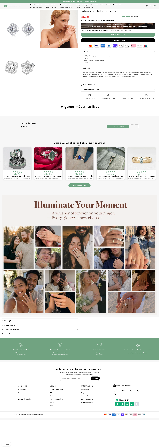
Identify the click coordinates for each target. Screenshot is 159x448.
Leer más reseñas (79, 185)
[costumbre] (116, 390)
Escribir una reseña (118, 126)
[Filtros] (132, 126)
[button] (126, 17)
